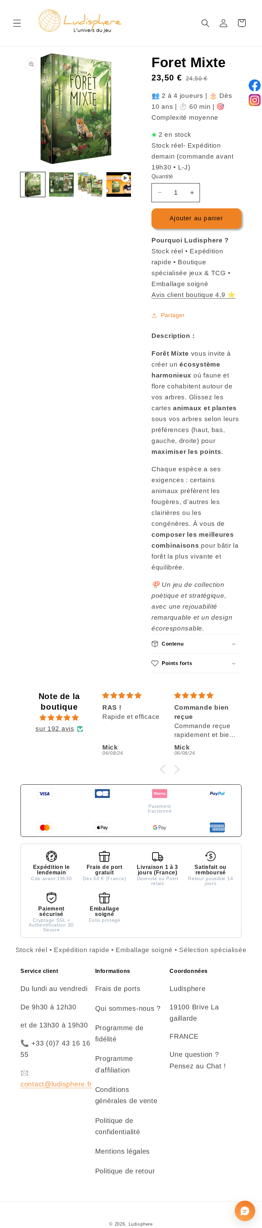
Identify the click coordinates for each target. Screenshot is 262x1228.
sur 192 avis (54, 728)
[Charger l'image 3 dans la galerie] (90, 184)
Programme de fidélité (119, 1033)
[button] (17, 23)
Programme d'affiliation (114, 1064)
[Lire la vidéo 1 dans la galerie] (118, 184)
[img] (59, 717)
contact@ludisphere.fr (56, 1084)
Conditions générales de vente (126, 1095)
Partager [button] (173, 315)
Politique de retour (125, 1171)
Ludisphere (141, 1224)
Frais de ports (118, 988)
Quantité (162, 176)
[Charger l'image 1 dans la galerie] (32, 184)
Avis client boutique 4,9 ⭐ (193, 294)
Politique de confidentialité (117, 1126)
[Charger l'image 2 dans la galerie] (61, 184)
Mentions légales (122, 1151)
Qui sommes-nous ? (128, 1008)
